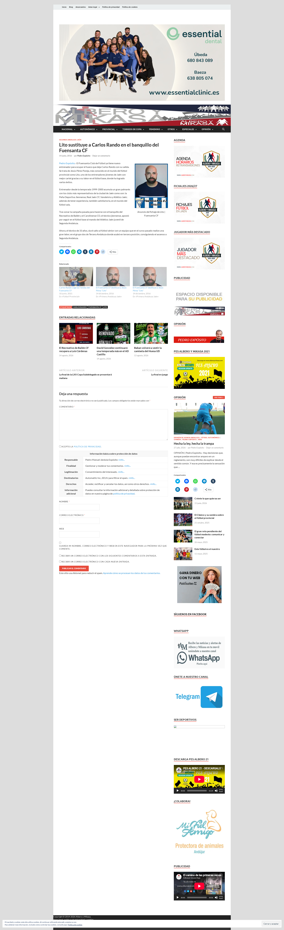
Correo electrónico (72, 515)
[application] (199, 779)
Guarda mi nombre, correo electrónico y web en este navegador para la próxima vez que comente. (113, 547)
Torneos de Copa (132, 129)
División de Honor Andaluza (187, 438)
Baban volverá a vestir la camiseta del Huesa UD (148, 349)
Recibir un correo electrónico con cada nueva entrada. (96, 562)
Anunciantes (81, 7)
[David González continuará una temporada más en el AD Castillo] (113, 334)
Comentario (67, 407)
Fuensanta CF (94, 307)
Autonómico (87, 129)
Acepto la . (82, 446)
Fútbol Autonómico (210, 438)
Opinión (206, 129)
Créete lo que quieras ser (208, 498)
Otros (171, 129)
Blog (71, 7)
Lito (105, 307)
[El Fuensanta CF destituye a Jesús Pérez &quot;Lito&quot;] (113, 276)
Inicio (64, 7)
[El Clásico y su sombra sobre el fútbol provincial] (183, 515)
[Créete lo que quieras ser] (183, 498)
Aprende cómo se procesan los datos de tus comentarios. (131, 573)
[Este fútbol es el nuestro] (183, 549)
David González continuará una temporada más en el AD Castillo (113, 351)
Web (61, 529)
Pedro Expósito (83, 156)
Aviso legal (92, 7)
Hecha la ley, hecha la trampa (194, 443)
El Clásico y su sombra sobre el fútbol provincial (209, 516)
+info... (121, 459)
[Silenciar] (216, 790)
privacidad (80, 919)
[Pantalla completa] (221, 790)
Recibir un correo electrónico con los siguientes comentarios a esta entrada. (109, 556)
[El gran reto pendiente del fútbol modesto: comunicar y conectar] (183, 531)
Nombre (64, 501)
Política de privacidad (111, 7)
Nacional (67, 129)
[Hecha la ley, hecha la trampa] (199, 404)
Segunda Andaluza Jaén (70, 140)
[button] (142, 62)
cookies (90, 919)
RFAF (200, 439)
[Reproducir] (177, 790)
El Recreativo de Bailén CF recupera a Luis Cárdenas (74, 349)
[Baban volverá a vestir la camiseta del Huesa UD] (151, 334)
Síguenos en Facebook (190, 614)
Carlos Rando (80, 307)
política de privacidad (87, 446)
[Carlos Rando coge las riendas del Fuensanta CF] (76, 276)
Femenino (154, 129)
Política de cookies (129, 7)
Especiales (188, 129)
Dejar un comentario (101, 156)
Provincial (108, 129)
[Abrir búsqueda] (223, 129)
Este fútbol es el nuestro (207, 549)
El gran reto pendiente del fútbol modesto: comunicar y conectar (209, 534)
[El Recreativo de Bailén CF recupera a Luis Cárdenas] (76, 334)
